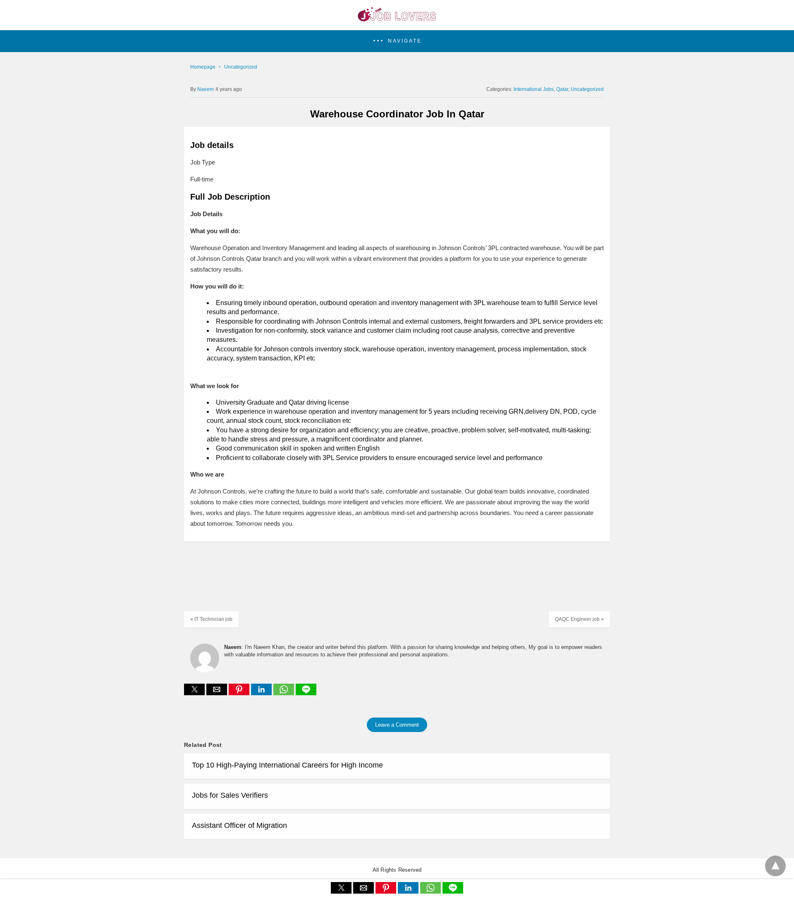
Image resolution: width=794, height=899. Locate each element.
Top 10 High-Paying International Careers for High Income (287, 765)
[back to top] (775, 866)
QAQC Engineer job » (579, 619)
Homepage (202, 67)
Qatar (562, 89)
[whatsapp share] (284, 692)
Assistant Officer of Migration (239, 825)
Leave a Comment (397, 725)
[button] (397, 41)
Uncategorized (240, 67)
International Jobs (534, 89)
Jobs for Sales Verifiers (230, 795)
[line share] (306, 692)
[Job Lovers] (397, 19)
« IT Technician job (211, 619)
